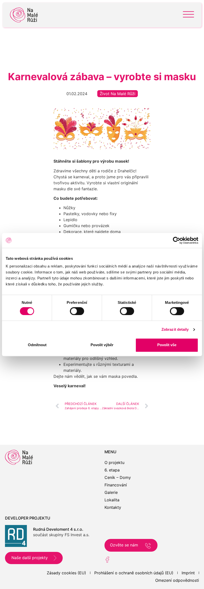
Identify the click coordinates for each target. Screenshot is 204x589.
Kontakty (112, 507)
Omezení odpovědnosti (177, 580)
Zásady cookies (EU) (66, 572)
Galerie (111, 492)
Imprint (188, 572)
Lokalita (111, 499)
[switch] (77, 311)
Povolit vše (166, 345)
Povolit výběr (102, 345)
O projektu (114, 462)
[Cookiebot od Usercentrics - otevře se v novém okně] (176, 240)
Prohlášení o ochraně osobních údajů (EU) (133, 572)
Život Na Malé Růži (117, 93)
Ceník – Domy (117, 477)
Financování (115, 484)
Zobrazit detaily (175, 329)
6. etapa (112, 469)
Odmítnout (37, 345)
